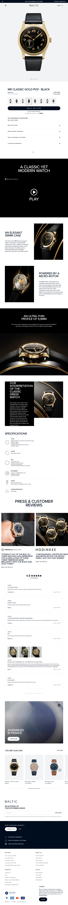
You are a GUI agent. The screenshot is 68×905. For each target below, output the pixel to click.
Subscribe (58, 813)
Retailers (8, 882)
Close (43, 899)
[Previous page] (26, 693)
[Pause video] (59, 705)
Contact (8, 873)
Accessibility (21, 902)
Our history (40, 855)
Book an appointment (12, 880)
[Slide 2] (32, 79)
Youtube (38, 875)
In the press (40, 865)
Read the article (7, 567)
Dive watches (9, 860)
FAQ (20, 829)
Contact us (11, 829)
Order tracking (10, 877)
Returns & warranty (12, 885)
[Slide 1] (31, 79)
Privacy (7, 902)
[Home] (34, 5)
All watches (9, 858)
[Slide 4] (35, 79)
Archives (39, 858)
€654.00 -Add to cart (34, 108)
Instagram (39, 873)
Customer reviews (42, 863)
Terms (14, 902)
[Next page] (42, 693)
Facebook (39, 877)
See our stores (13, 120)
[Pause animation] (2, 1)
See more (55, 666)
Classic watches (10, 863)
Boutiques (39, 860)
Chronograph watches (12, 865)
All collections (10, 855)
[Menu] (5, 5)
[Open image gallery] (34, 40)
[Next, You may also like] (59, 770)
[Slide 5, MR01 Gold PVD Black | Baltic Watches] (36, 79)
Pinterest (39, 880)
